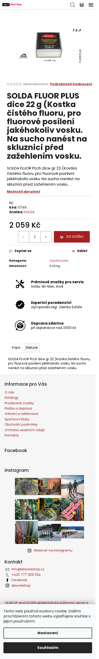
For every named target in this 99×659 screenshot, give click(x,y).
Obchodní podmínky (21, 424)
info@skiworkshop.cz (28, 569)
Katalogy (12, 397)
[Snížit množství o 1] (23, 236)
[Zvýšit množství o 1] (45, 236)
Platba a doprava (18, 408)
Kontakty (12, 435)
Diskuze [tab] (32, 347)
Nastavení (48, 633)
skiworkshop (21, 585)
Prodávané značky (19, 403)
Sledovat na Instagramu (53, 550)
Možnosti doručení (23, 191)
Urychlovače (59, 260)
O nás (9, 392)
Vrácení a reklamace (21, 413)
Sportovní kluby (17, 419)
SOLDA (29, 212)
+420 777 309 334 (26, 574)
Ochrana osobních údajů (25, 430)
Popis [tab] (16, 347)
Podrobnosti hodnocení (71, 84)
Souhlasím (47, 647)
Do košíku (75, 236)
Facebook (19, 580)
